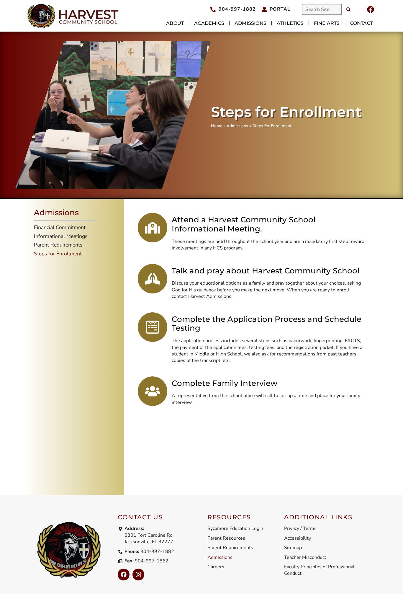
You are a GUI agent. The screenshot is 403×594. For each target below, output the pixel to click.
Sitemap (293, 547)
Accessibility (297, 538)
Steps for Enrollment (58, 253)
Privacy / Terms (300, 528)
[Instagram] (138, 574)
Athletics (290, 23)
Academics (209, 23)
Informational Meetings (60, 236)
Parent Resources (226, 538)
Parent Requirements (58, 244)
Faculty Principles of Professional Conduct (319, 570)
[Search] (348, 9)
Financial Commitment (60, 227)
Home (216, 126)
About (175, 23)
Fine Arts (327, 23)
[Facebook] (370, 9)
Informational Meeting (216, 228)
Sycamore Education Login (235, 528)
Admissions (250, 23)
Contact (361, 23)
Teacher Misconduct (305, 557)
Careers (215, 567)
